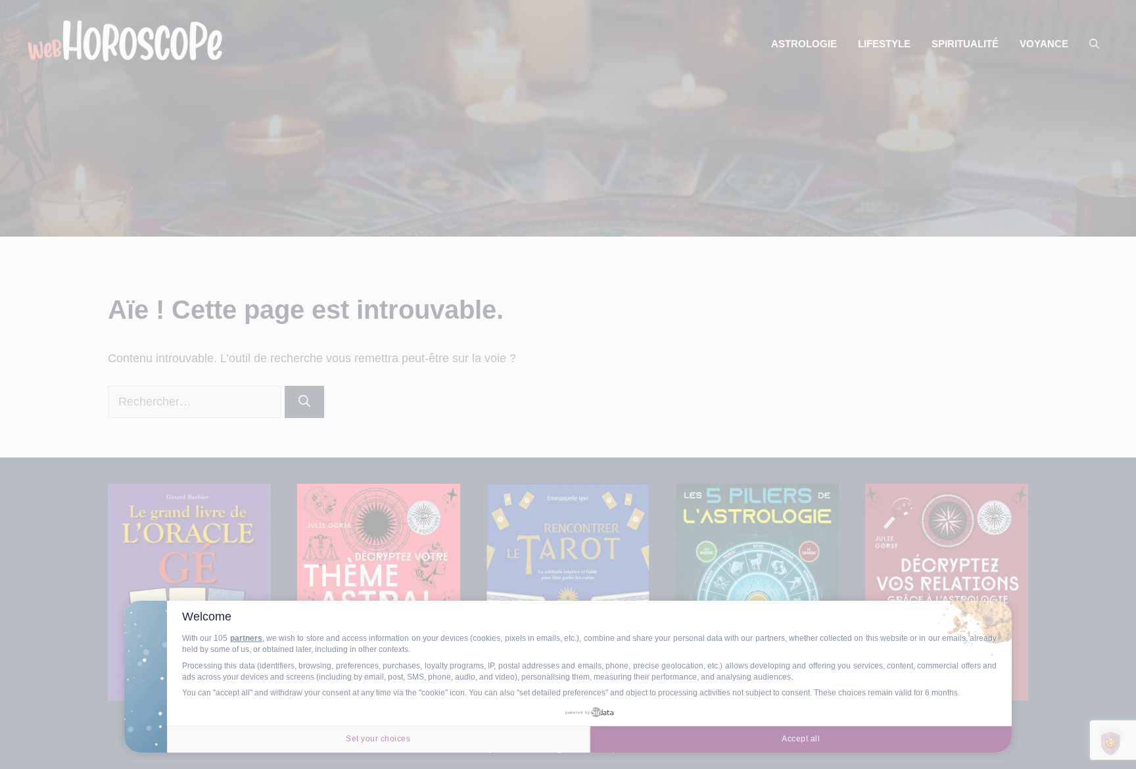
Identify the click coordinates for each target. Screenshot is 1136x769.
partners (246, 638)
